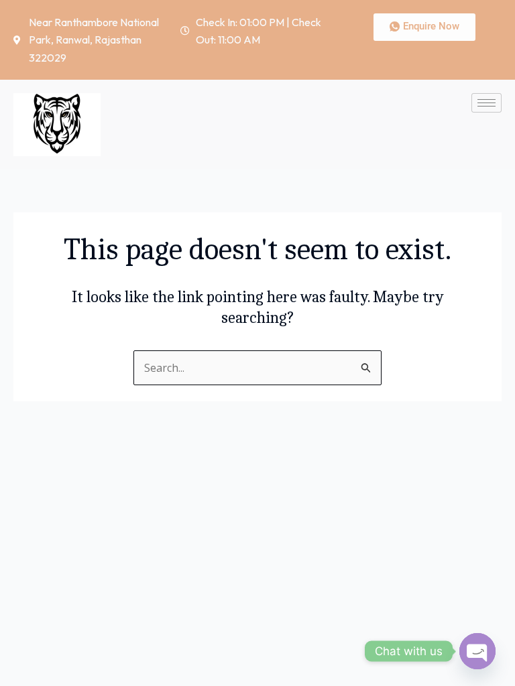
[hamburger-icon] (486, 103)
